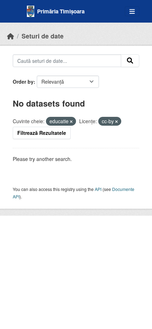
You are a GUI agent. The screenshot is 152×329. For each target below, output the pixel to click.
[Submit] (130, 60)
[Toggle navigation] (132, 11)
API (98, 189)
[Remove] (71, 121)
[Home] (10, 35)
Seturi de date (43, 35)
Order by (23, 81)
